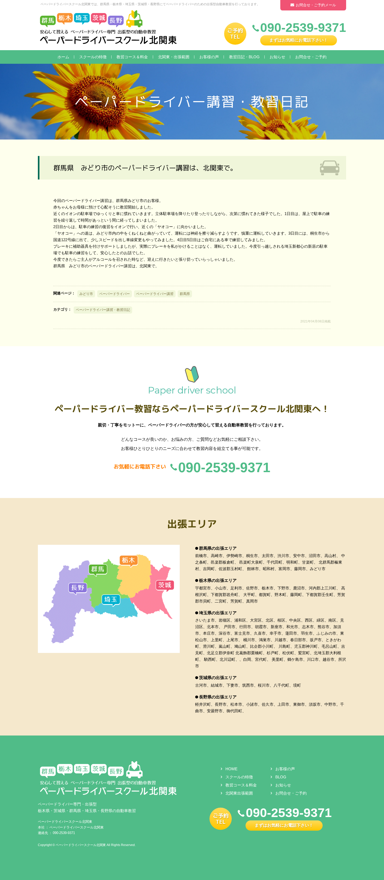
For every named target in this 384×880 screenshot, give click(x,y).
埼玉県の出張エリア (218, 613)
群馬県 (185, 294)
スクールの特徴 (93, 57)
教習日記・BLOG (244, 57)
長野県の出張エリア (218, 697)
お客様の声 (209, 57)
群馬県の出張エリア (218, 548)
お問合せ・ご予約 (311, 57)
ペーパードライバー (114, 294)
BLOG (280, 777)
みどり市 (86, 294)
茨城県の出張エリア (218, 677)
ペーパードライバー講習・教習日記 (103, 310)
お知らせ (277, 57)
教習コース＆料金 (132, 57)
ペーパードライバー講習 (154, 294)
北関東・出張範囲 (173, 57)
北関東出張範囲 (239, 793)
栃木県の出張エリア (218, 580)
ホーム (63, 57)
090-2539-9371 (64, 833)
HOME (231, 769)
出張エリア (192, 524)
